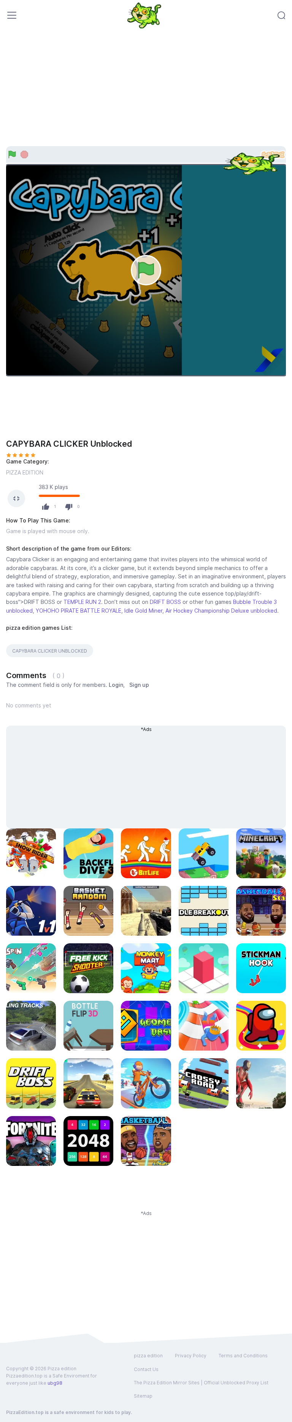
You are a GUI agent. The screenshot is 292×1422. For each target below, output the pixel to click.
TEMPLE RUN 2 (82, 602)
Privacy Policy (190, 1355)
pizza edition (148, 1355)
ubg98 (55, 1383)
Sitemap (143, 1396)
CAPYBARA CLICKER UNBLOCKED (49, 651)
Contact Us (146, 1369)
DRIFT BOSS (165, 602)
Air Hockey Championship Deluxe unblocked (221, 610)
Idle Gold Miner (143, 610)
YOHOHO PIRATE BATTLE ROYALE (78, 610)
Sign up (139, 685)
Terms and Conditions (243, 1355)
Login (116, 685)
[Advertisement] (146, 93)
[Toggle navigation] (11, 15)
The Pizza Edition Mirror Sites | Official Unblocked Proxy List (201, 1382)
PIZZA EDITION (24, 472)
